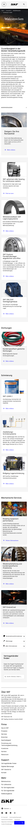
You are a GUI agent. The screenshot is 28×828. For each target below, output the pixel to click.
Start (2, 10)
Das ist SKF (5, 728)
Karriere (3, 751)
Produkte (4, 731)
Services (4, 734)
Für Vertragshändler (7, 790)
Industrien (8, 10)
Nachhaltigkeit (6, 740)
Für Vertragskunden (7, 787)
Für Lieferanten (6, 784)
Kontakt (3, 772)
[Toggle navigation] (4, 4)
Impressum (17, 819)
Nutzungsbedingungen (15, 817)
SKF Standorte (6, 769)
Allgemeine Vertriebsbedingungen (9, 821)
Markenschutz (6, 781)
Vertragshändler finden (8, 763)
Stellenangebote (6, 793)
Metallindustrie (16, 10)
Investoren (4, 748)
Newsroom (4, 754)
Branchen (4, 737)
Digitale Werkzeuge (7, 766)
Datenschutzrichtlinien (7, 819)
